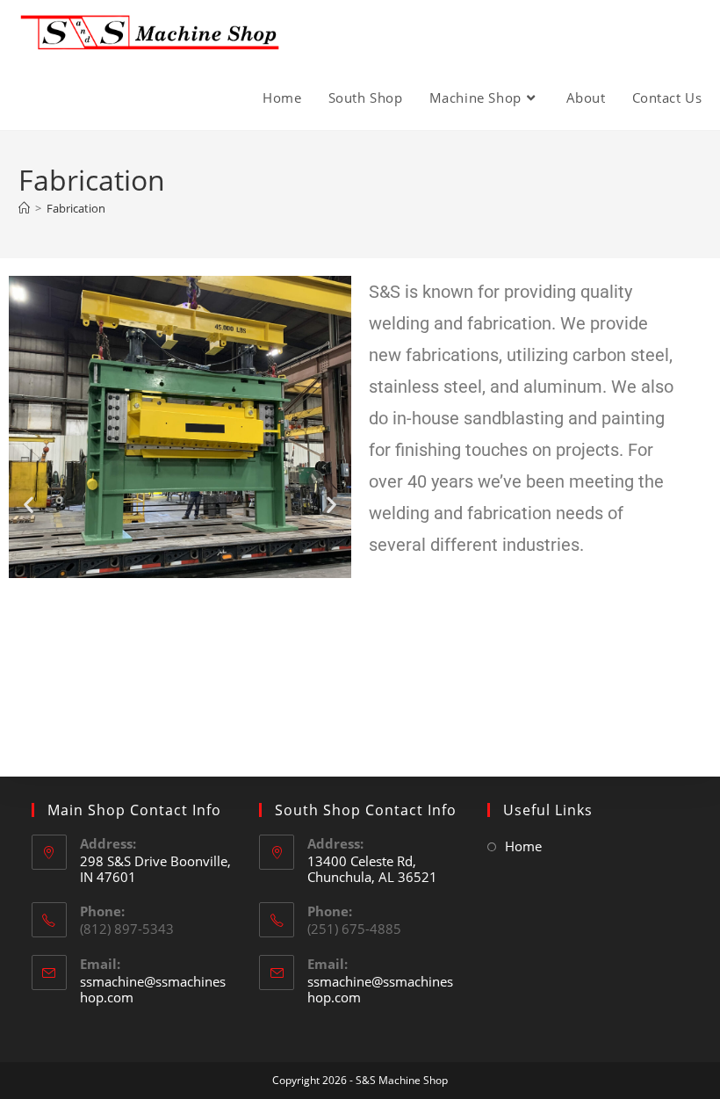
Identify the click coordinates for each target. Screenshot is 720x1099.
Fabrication (76, 208)
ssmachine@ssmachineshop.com (153, 989)
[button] (29, 504)
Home (523, 846)
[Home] (24, 208)
